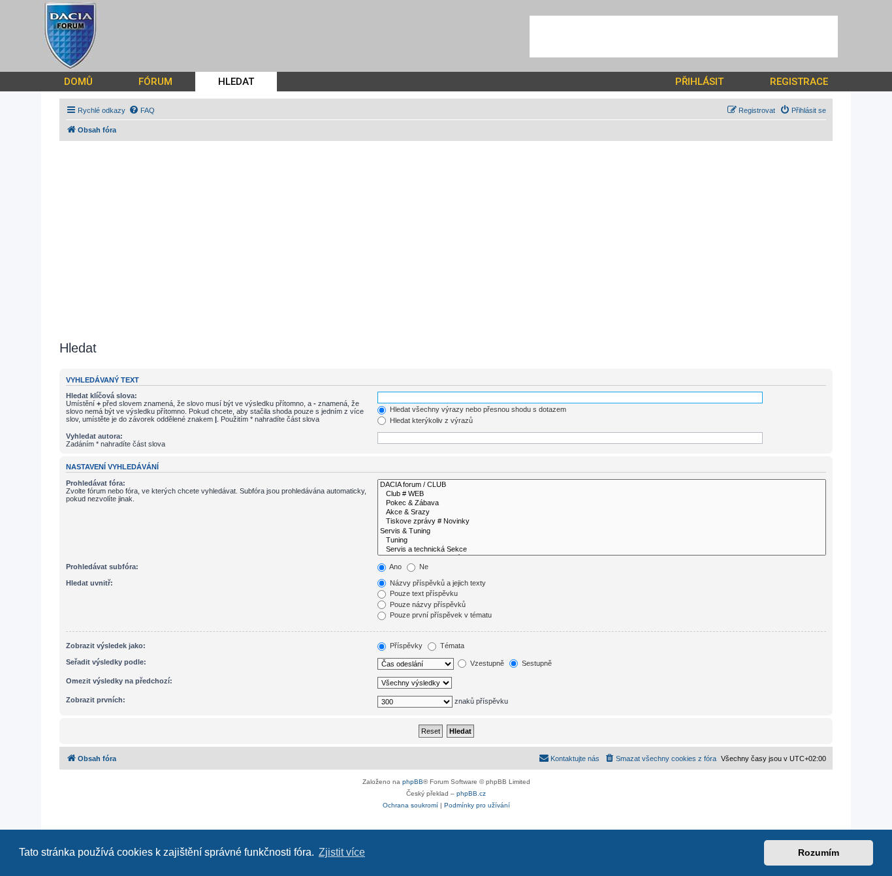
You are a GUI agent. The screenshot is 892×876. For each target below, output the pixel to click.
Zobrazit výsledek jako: (106, 645)
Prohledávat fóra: (95, 483)
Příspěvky (405, 645)
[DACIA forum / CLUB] (602, 485)
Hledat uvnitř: (89, 583)
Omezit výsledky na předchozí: (119, 681)
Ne (422, 567)
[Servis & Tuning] (602, 531)
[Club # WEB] (602, 494)
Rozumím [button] (818, 852)
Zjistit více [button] (342, 852)
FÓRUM (155, 81)
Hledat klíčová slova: (101, 395)
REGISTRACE (799, 81)
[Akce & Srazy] (602, 512)
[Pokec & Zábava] (602, 503)
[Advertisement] (683, 36)
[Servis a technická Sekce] (602, 549)
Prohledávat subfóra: (102, 567)
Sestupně (536, 663)
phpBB (412, 781)
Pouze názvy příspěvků (427, 604)
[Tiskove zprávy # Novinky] (602, 521)
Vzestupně (486, 663)
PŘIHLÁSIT (699, 81)
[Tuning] (602, 540)
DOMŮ (78, 81)
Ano (395, 567)
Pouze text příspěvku (423, 593)
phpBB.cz (471, 793)
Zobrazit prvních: (95, 700)
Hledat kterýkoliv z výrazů (430, 420)
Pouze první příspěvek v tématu (440, 615)
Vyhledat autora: (94, 436)
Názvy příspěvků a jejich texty (437, 583)
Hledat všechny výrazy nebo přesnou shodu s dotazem (477, 409)
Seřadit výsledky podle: (106, 662)
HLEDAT (236, 81)
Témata (451, 645)
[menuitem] (142, 110)
